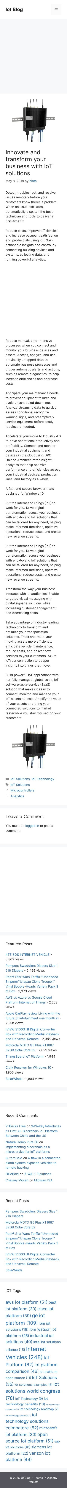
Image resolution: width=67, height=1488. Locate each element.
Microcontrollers (22, 790)
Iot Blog (14, 9)
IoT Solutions (20, 779)
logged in (32, 826)
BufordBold (14, 1158)
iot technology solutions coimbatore (27, 1421)
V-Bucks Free (16, 1126)
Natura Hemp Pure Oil (22, 1142)
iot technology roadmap (39, 1409)
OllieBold (12, 1174)
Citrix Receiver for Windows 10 (28, 1067)
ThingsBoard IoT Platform (25, 1056)
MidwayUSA (43, 1180)
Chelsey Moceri (17, 1180)
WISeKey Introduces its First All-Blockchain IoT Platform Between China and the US (33, 1131)
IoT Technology (43, 779)
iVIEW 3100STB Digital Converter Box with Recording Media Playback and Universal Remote (32, 1034)
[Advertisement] (33, 54)
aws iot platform (26, 1302)
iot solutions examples (33, 1384)
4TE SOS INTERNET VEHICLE (28, 954)
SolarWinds (14, 1079)
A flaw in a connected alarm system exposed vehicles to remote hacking (33, 1162)
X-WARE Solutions (37, 1174)
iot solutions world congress (33, 1391)
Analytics (17, 796)
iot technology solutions (18, 1415)
